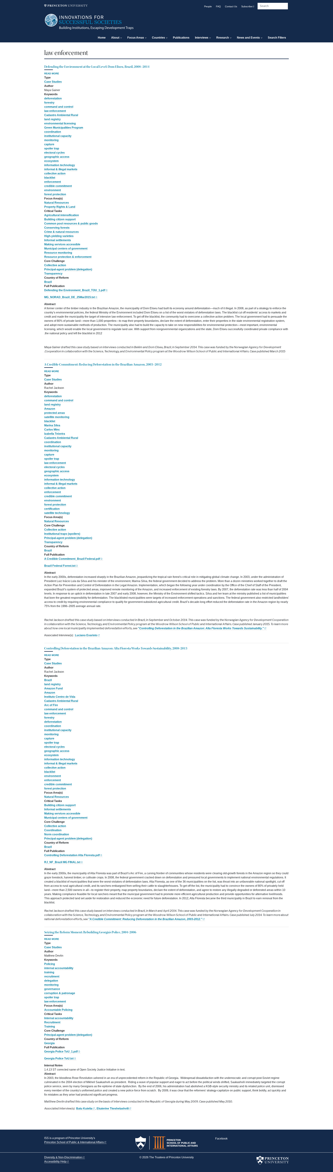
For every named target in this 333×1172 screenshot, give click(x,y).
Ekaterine (113, 1108)
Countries (158, 37)
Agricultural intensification (61, 215)
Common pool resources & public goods (71, 223)
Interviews (201, 37)
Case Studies (53, 81)
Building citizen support (60, 219)
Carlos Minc (52, 429)
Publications (181, 37)
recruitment (51, 976)
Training (49, 1026)
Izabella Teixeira (54, 433)
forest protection (55, 194)
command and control (58, 106)
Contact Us (231, 6)
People (208, 6)
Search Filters (277, 37)
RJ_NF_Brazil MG (62, 862)
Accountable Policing (58, 1009)
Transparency (53, 273)
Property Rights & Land (59, 206)
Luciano (85, 635)
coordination (52, 131)
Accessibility (55, 1161)
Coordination (53, 830)
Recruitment (52, 1022)
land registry (52, 119)
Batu (84, 1108)
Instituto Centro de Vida (59, 696)
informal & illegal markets (60, 169)
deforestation (53, 98)
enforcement (52, 181)
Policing (49, 963)
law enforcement (55, 110)
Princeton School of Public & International (74, 1142)
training (49, 972)
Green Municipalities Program (63, 127)
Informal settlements (57, 240)
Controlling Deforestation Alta (72, 855)
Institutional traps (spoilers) (62, 533)
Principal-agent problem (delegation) (68, 269)
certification (52, 508)
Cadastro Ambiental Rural (61, 115)
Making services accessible (62, 244)
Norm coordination (56, 834)
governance (52, 988)
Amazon (49, 408)
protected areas (54, 412)
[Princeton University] (66, 5)
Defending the (74, 290)
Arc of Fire (51, 705)
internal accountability (58, 968)
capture (49, 144)
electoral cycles (54, 152)
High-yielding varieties (59, 236)
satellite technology (57, 512)
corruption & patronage (59, 993)
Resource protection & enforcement (67, 256)
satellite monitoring (56, 417)
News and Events (248, 37)
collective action (55, 173)
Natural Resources (56, 202)
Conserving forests (57, 227)
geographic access (56, 156)
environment (52, 190)
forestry (49, 102)
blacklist (49, 177)
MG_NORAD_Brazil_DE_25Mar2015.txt (69, 297)
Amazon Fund (53, 688)
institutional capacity (57, 135)
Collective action (55, 265)
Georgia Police (61, 1051)
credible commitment (58, 186)
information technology (59, 165)
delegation (51, 980)
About (115, 37)
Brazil (48, 281)
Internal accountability (58, 1018)
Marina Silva (52, 425)
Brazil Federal (59, 565)
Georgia (49, 1043)
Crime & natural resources (61, 231)
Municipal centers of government (65, 248)
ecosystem (51, 160)
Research (222, 37)
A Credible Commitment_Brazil (72, 558)
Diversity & (63, 1157)
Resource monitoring (58, 252)
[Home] (89, 23)
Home (102, 37)
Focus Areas (135, 37)
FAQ (218, 6)
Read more (51, 73)
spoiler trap (51, 148)
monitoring (51, 140)
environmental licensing (60, 123)
